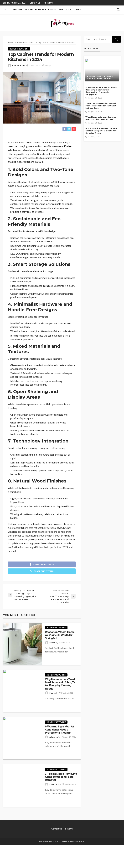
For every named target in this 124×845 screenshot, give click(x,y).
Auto (7, 9)
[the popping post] (62, 22)
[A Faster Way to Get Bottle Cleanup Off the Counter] (102, 70)
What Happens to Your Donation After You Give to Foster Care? (101, 118)
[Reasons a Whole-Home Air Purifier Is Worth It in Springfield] (22, 644)
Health (29, 9)
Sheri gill (53, 693)
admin (52, 642)
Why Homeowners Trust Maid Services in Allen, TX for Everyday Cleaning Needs (60, 684)
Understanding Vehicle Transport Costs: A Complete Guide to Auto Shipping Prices (101, 130)
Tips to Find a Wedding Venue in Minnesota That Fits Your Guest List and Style (101, 105)
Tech (69, 9)
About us (48, 2)
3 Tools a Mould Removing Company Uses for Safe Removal (61, 777)
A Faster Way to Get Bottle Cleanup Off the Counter (100, 77)
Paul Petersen (18, 65)
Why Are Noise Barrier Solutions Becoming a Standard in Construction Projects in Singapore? (101, 91)
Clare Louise (55, 784)
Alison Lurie (54, 737)
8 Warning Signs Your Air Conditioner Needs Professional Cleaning (59, 729)
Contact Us (35, 2)
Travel (78, 9)
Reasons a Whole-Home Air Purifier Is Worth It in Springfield (60, 635)
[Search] (118, 9)
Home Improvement (46, 9)
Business (17, 9)
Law (61, 9)
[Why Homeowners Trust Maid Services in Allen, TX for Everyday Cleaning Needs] (26, 691)
